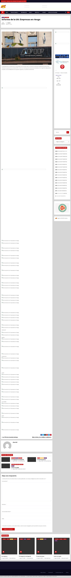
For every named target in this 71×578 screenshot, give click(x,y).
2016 (56, 177)
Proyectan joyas (41, 459)
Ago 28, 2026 (5, 558)
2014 (56, 183)
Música (15, 539)
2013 (56, 185)
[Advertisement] (27, 79)
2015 (56, 180)
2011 (56, 190)
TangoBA (4, 539)
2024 (56, 156)
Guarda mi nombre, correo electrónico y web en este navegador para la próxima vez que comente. (24, 526)
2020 (56, 167)
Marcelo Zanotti (22, 469)
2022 (56, 161)
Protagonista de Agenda (17, 459)
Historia (17, 464)
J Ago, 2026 (14, 461)
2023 (56, 159)
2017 (56, 175)
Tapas (3, 17)
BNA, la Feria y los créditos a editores (41, 437)
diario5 (9, 22)
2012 (56, 188)
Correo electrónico (6, 511)
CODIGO (44, 12)
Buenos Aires (58, 75)
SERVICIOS (37, 12)
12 (66, 154)
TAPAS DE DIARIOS (14, 12)
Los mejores (4, 556)
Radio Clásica (43, 572)
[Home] (3, 12)
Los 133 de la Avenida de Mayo (10, 437)
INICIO (7, 12)
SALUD (30, 12)
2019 (56, 169)
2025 (56, 154)
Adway (67, 572)
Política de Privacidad (52, 12)
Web (3, 518)
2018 (56, 172)
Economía (6, 17)
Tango (8, 539)
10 (64, 154)
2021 (56, 164)
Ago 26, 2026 (40, 558)
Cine (38, 539)
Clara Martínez (22, 461)
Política (21, 464)
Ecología (28, 539)
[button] (65, 12)
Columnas (13, 464)
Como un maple (15, 467)
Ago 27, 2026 (22, 558)
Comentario (5, 481)
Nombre (4, 504)
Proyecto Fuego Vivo (59, 572)
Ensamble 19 (50, 572)
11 (65, 154)
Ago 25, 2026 (57, 558)
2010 (56, 193)
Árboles (21, 539)
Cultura (11, 539)
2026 (56, 151)
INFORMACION (24, 12)
